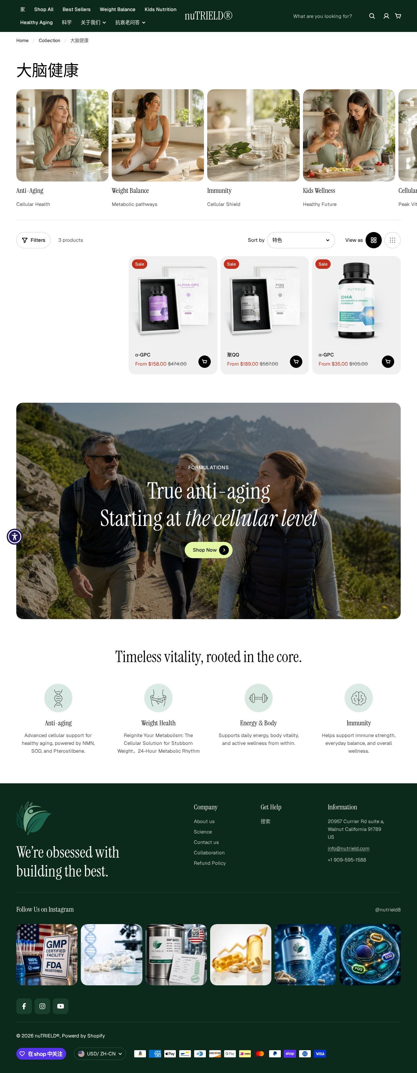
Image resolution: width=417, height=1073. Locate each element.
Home (22, 40)
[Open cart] (398, 16)
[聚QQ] (265, 300)
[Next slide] (408, 135)
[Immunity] (253, 148)
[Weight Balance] (158, 148)
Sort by (256, 240)
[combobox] (334, 16)
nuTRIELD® (209, 16)
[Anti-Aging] (62, 148)
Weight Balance (118, 9)
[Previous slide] (9, 135)
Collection (49, 40)
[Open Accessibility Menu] (15, 537)
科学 (67, 22)
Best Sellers (77, 9)
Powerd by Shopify (83, 1036)
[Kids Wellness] (349, 148)
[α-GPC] (173, 300)
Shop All (43, 9)
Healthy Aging (36, 22)
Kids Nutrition (161, 9)
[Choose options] (204, 361)
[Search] (372, 16)
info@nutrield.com (348, 848)
